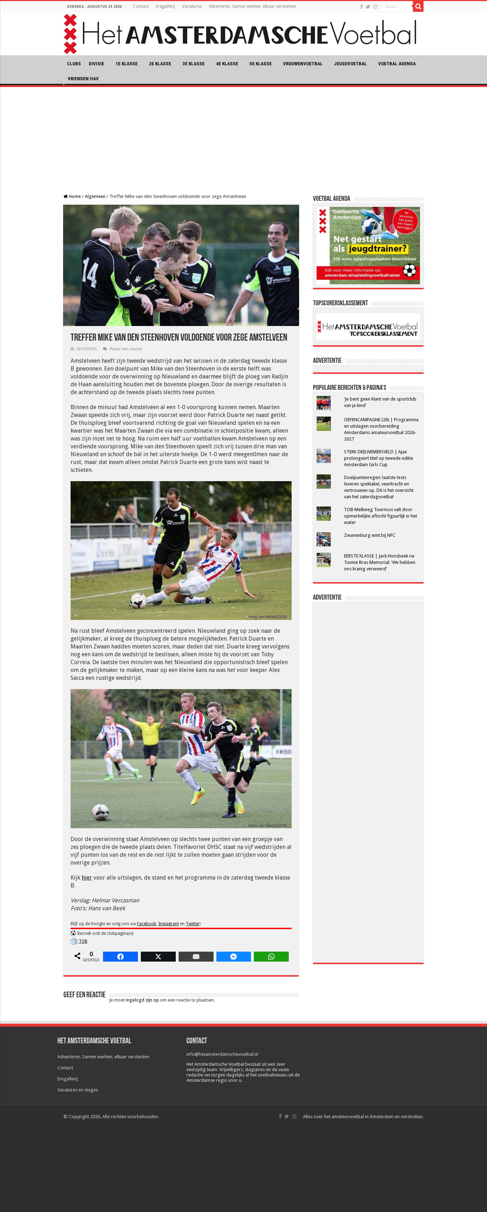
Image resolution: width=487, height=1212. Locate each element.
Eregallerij (165, 6)
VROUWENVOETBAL (303, 63)
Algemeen (95, 196)
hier (87, 877)
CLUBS (74, 63)
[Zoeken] (418, 6)
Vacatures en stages (77, 1090)
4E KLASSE (227, 63)
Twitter (193, 923)
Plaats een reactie (126, 349)
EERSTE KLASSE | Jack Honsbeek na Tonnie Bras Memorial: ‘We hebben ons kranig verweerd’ (379, 562)
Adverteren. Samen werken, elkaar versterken (252, 6)
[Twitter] (368, 6)
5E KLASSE (261, 63)
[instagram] (375, 6)
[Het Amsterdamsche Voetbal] (243, 33)
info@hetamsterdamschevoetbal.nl (222, 1054)
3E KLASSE (194, 63)
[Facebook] (361, 6)
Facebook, (147, 923)
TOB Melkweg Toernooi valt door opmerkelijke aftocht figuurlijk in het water (380, 516)
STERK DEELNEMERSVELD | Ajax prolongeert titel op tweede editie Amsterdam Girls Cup (378, 458)
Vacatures (192, 6)
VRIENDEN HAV (83, 78)
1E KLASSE (127, 63)
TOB (83, 941)
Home (74, 196)
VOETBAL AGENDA (397, 63)
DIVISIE (96, 63)
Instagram (168, 923)
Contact (141, 6)
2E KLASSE (160, 63)
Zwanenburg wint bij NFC (369, 535)
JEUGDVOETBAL (350, 63)
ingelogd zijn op (142, 1000)
